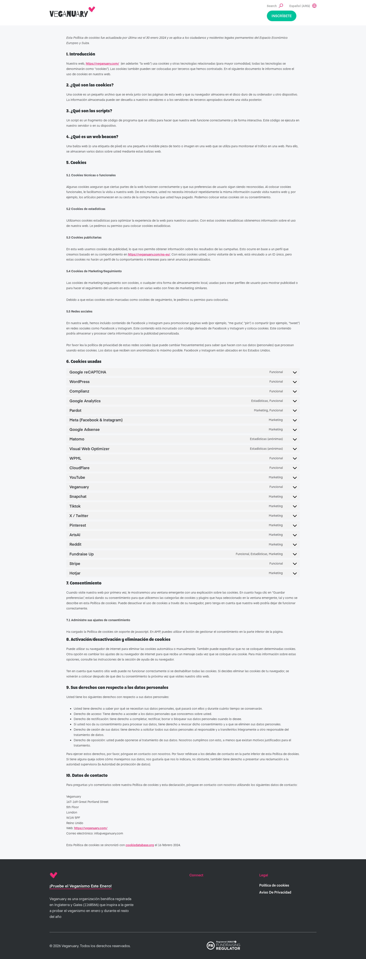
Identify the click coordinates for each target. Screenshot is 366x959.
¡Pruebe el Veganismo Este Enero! (81, 885)
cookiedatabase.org (140, 845)
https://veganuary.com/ (102, 63)
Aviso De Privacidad (275, 892)
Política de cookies (274, 885)
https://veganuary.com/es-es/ (149, 254)
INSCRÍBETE (282, 15)
